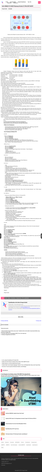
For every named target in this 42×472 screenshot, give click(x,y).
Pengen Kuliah (24, 470)
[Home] (2, 2)
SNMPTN (7, 444)
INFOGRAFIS (17, 442)
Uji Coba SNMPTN (22, 444)
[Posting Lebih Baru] (0, 236)
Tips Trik (29, 1)
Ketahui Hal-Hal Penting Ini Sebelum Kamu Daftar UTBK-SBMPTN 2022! (15, 361)
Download (12, 442)
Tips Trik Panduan (14, 444)
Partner (22, 442)
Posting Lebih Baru (4, 320)
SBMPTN (2, 444)
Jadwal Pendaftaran (22, 1)
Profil (7, 1)
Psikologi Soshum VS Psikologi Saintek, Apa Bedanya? (16, 433)
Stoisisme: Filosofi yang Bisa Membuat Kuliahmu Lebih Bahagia (14, 366)
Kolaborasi (15, 2)
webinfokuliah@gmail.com (25, 307)
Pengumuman (33, 442)
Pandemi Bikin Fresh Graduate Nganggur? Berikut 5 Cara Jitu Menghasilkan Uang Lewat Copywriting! (21, 364)
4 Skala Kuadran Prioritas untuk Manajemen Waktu (16, 423)
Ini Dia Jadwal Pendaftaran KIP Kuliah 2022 (10, 360)
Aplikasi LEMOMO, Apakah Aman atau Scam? (15, 413)
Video (2, 447)
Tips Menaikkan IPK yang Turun (12, 428)
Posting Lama (38, 320)
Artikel (2, 442)
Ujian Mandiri (28, 444)
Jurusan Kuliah (13, 1)
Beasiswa (9, 2)
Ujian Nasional (34, 444)
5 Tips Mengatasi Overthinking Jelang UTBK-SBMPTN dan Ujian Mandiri (15, 374)
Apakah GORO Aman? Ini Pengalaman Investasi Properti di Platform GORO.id (21, 418)
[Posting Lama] (41, 236)
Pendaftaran (27, 442)
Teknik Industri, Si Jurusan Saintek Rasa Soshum (11, 363)
